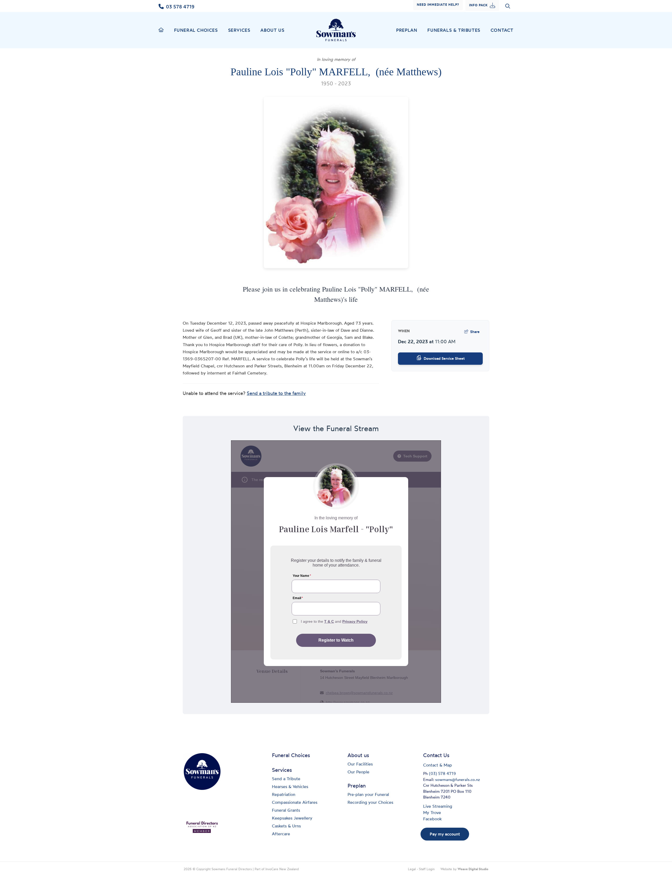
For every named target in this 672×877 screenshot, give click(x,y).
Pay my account (445, 834)
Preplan (406, 30)
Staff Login (427, 869)
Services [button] (239, 30)
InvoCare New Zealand (282, 869)
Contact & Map (437, 765)
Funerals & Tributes (453, 30)
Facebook (432, 819)
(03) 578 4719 (442, 774)
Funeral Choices (196, 30)
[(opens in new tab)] (202, 826)
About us (272, 30)
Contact (502, 30)
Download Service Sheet (444, 358)
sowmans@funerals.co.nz (457, 780)
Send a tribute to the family (276, 393)
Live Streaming (437, 807)
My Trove (432, 813)
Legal (412, 869)
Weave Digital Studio (473, 869)
